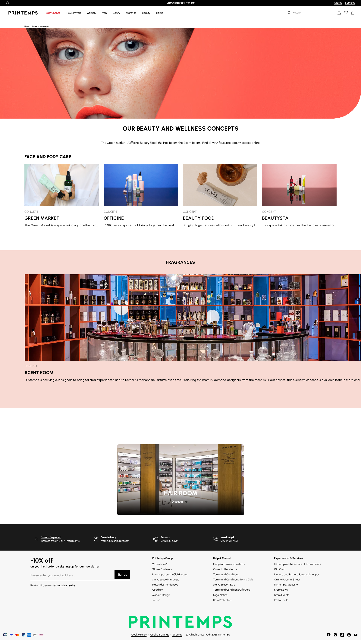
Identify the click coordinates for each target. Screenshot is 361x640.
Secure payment (51, 537)
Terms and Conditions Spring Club (233, 579)
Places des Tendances (165, 584)
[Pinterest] (349, 634)
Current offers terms (225, 569)
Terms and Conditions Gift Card (231, 589)
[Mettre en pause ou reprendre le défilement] (7, 2)
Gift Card (279, 569)
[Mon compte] (339, 13)
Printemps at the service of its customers (297, 564)
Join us (156, 600)
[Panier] (352, 13)
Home (27, 26)
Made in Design (161, 595)
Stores (338, 2)
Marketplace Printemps (165, 579)
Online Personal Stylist (287, 579)
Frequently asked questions (229, 564)
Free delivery (108, 537)
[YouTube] (355, 634)
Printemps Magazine (286, 584)
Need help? (227, 537)
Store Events (281, 595)
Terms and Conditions (226, 574)
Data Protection (222, 600)
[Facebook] (328, 634)
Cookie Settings (159, 634)
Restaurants (281, 600)
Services (350, 2)
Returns (165, 537)
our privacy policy (66, 585)
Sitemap (177, 634)
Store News (281, 589)
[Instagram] (335, 634)
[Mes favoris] (346, 13)
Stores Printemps (162, 569)
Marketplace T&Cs (224, 584)
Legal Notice (220, 595)
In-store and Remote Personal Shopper (296, 574)
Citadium (157, 589)
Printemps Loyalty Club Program (170, 574)
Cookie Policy (139, 634)
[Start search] (289, 12)
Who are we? (160, 564)
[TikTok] (342, 634)
